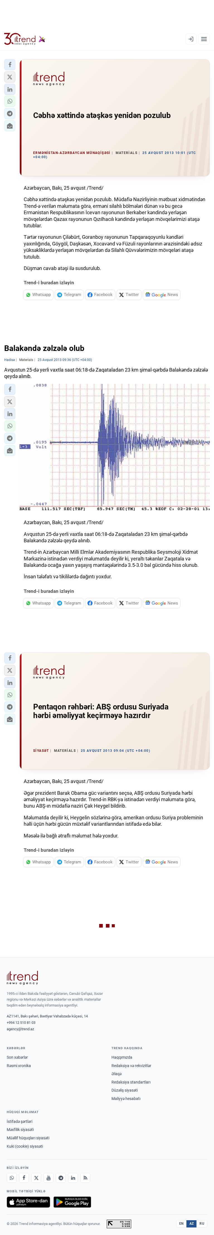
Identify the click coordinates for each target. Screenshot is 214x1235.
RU (202, 1224)
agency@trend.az (20, 1029)
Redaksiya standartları (130, 1082)
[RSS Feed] (85, 1178)
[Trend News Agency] (22, 978)
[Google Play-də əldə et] (72, 1202)
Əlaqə (116, 1074)
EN (181, 1224)
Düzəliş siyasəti (124, 1090)
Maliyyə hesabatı (125, 1098)
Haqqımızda (121, 1057)
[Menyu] (204, 39)
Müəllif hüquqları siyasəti (28, 1138)
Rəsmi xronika (19, 1065)
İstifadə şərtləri (19, 1121)
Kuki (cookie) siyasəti (25, 1146)
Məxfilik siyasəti (20, 1129)
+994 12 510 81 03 (21, 1022)
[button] (9, 64)
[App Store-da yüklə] (28, 1202)
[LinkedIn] (73, 1178)
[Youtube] (48, 1178)
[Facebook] (24, 1178)
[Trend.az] (24, 39)
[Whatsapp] (12, 1178)
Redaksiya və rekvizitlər (131, 1065)
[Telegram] (61, 1178)
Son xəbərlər (17, 1057)
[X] (36, 1178)
